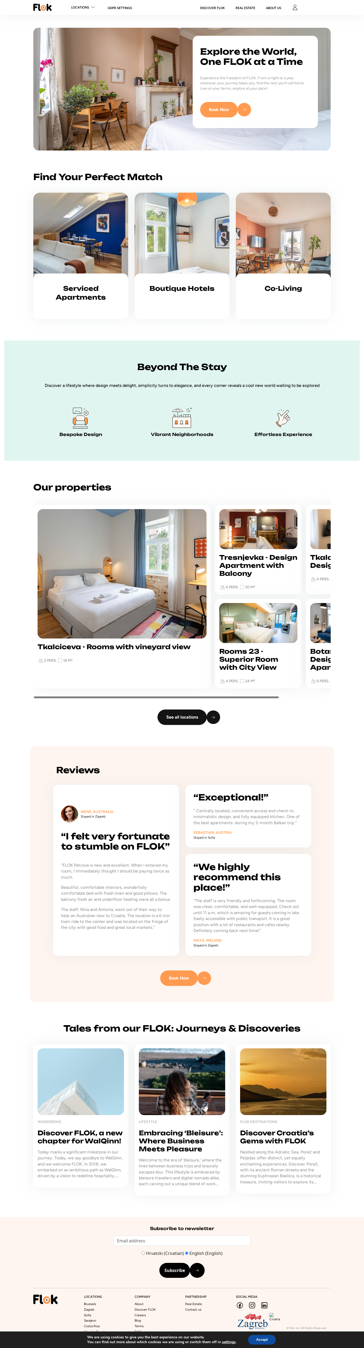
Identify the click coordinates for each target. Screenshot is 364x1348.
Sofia (87, 1315)
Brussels (90, 1304)
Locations (80, 7)
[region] (182, 596)
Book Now (219, 109)
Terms (139, 1326)
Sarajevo (90, 1320)
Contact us (193, 1309)
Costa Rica (92, 1326)
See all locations (182, 717)
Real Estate (245, 8)
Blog (138, 1320)
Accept (262, 1339)
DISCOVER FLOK (212, 8)
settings (229, 1342)
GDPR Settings (120, 8)
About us (273, 8)
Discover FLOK (145, 1309)
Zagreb (89, 1309)
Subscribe (174, 1270)
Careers (140, 1315)
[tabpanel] (80, 1120)
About (139, 1304)
